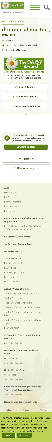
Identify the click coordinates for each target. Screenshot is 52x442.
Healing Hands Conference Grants (20, 401)
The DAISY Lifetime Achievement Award (22, 307)
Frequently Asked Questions (17, 236)
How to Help (9, 211)
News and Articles (12, 206)
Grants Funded (10, 358)
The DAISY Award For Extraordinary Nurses (23, 293)
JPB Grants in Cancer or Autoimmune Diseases (22, 337)
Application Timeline (13, 343)
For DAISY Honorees (13, 281)
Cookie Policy (9, 410)
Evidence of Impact (13, 263)
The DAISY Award (12, 258)
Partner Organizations (14, 272)
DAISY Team (9, 197)
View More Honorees (26, 147)
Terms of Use (43, 410)
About (7, 187)
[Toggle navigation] (35, 7)
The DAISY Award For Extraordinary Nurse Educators (22, 314)
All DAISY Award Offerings (16, 288)
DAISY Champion (11, 327)
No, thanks (24, 435)
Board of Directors (12, 201)
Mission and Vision (12, 192)
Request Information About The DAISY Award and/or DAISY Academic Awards (24, 228)
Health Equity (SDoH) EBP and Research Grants (23, 352)
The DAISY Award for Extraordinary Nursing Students (23, 322)
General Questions (13, 251)
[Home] (13, 7)
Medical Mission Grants (15, 370)
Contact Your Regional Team (18, 244)
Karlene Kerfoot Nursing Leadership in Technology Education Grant (22, 388)
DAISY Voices (10, 267)
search (47, 7)
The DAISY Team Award (14, 298)
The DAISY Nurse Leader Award (18, 302)
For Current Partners (13, 277)
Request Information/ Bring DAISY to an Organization (23, 220)
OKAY (8, 435)
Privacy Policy (26, 410)
